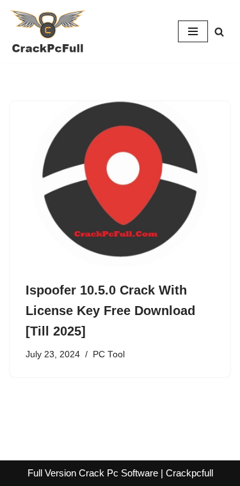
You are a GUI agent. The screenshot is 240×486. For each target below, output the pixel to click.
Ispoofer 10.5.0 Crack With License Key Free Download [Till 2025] (110, 310)
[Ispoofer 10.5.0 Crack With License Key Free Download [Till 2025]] (120, 184)
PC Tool (109, 354)
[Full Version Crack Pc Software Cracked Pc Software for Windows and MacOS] (48, 31)
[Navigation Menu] (193, 31)
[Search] (219, 31)
